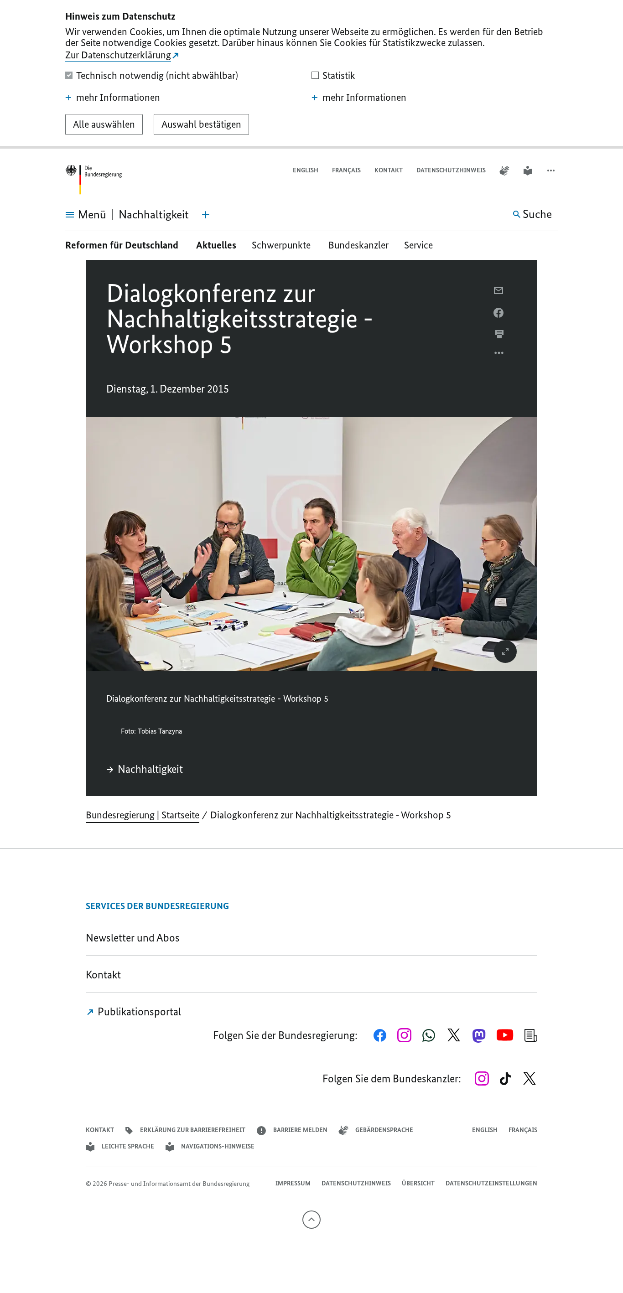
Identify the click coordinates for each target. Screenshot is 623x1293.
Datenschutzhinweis (451, 170)
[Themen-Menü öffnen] (205, 215)
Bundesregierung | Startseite (142, 815)
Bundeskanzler (358, 245)
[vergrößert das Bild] (505, 651)
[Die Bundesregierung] (93, 180)
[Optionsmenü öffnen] (499, 355)
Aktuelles (216, 245)
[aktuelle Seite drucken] (499, 334)
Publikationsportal (138, 1011)
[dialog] (311, 74)
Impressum (293, 1183)
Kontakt (388, 170)
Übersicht (418, 1183)
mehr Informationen (118, 97)
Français (346, 170)
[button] (552, 170)
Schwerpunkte (282, 245)
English (305, 170)
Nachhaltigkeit (150, 769)
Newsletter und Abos (135, 937)
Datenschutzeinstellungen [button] (491, 1183)
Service (422, 245)
